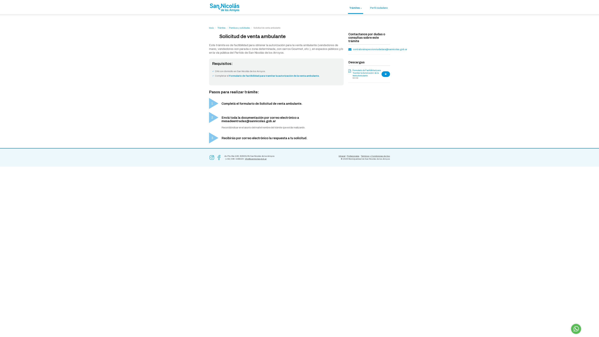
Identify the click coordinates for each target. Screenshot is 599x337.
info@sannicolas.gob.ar (256, 159)
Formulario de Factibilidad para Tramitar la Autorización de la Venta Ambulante (367, 73)
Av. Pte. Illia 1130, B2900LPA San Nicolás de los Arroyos (249, 156)
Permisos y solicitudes (239, 28)
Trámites (354, 8)
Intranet (342, 156)
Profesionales (353, 156)
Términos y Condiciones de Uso (375, 156)
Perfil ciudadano (379, 8)
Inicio (211, 28)
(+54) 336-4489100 (234, 159)
